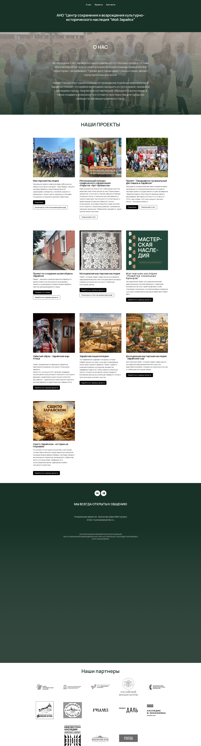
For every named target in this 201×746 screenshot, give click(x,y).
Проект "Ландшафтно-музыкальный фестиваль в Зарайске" (146, 182)
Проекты (99, 4)
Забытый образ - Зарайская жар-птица (51, 357)
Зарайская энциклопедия (94, 356)
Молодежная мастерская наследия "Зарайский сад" (146, 357)
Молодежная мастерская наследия (100, 273)
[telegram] (103, 493)
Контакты (110, 4)
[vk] (97, 493)
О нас (88, 4)
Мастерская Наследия (46, 180)
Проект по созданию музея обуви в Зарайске (53, 274)
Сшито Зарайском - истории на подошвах (50, 445)
